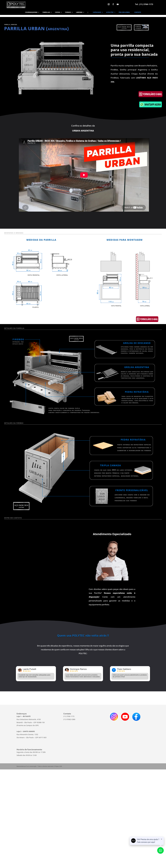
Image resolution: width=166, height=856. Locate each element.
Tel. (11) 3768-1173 (144, 4)
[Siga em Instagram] (108, 4)
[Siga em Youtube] (117, 4)
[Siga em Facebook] (113, 4)
